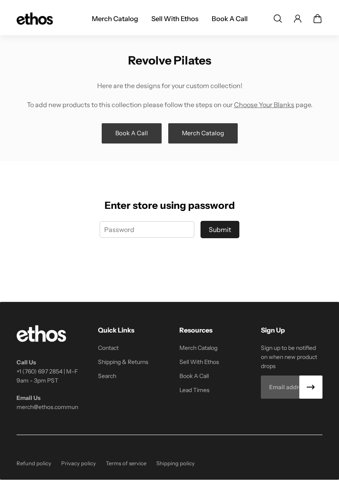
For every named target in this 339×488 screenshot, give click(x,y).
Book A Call (131, 133)
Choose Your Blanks (264, 104)
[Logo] (35, 18)
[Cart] (317, 19)
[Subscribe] (310, 387)
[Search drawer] (278, 19)
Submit (220, 229)
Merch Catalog (203, 133)
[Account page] (298, 19)
